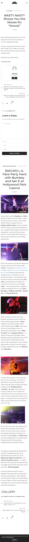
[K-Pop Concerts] (14, 2)
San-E (23, 496)
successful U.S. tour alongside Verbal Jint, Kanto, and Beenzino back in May (14, 270)
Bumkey (6, 496)
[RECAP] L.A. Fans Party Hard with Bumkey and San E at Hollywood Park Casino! (14, 179)
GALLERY (8, 491)
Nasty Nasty (7, 61)
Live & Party (11, 496)
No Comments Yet (10, 111)
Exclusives (13, 166)
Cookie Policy (10, 537)
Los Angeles (18, 496)
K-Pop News (9, 10)
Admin (15, 29)
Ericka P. (15, 192)
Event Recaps (6, 166)
